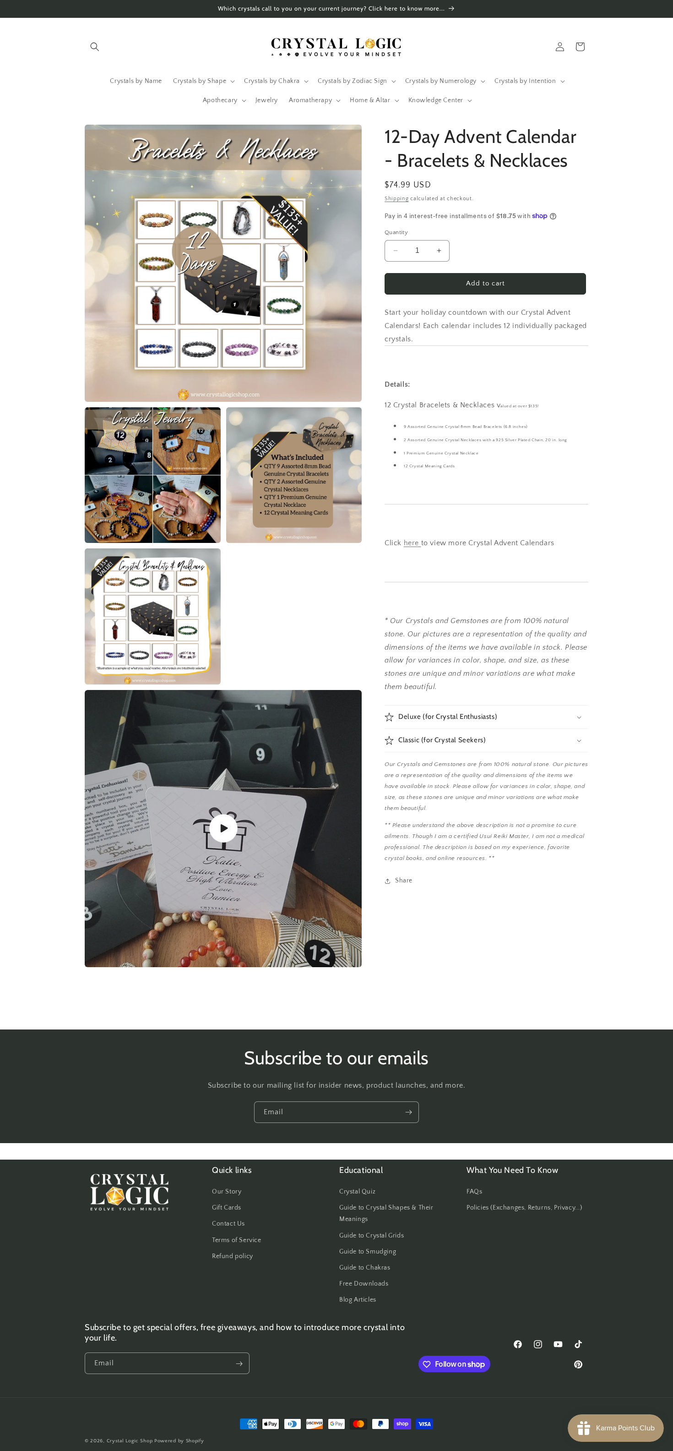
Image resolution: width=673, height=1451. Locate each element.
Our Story (226, 1191)
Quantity (396, 232)
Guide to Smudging (367, 1251)
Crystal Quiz (357, 1191)
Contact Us (228, 1224)
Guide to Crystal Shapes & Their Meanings (386, 1214)
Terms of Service (236, 1240)
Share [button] (403, 880)
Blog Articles (357, 1300)
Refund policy (232, 1256)
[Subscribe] (408, 1112)
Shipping (397, 199)
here (412, 543)
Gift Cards (226, 1208)
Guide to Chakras (365, 1267)
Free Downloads (363, 1283)
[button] (95, 47)
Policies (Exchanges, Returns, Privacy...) (524, 1208)
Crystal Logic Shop (130, 1441)
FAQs (474, 1191)
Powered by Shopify (179, 1441)
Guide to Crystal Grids (371, 1235)
